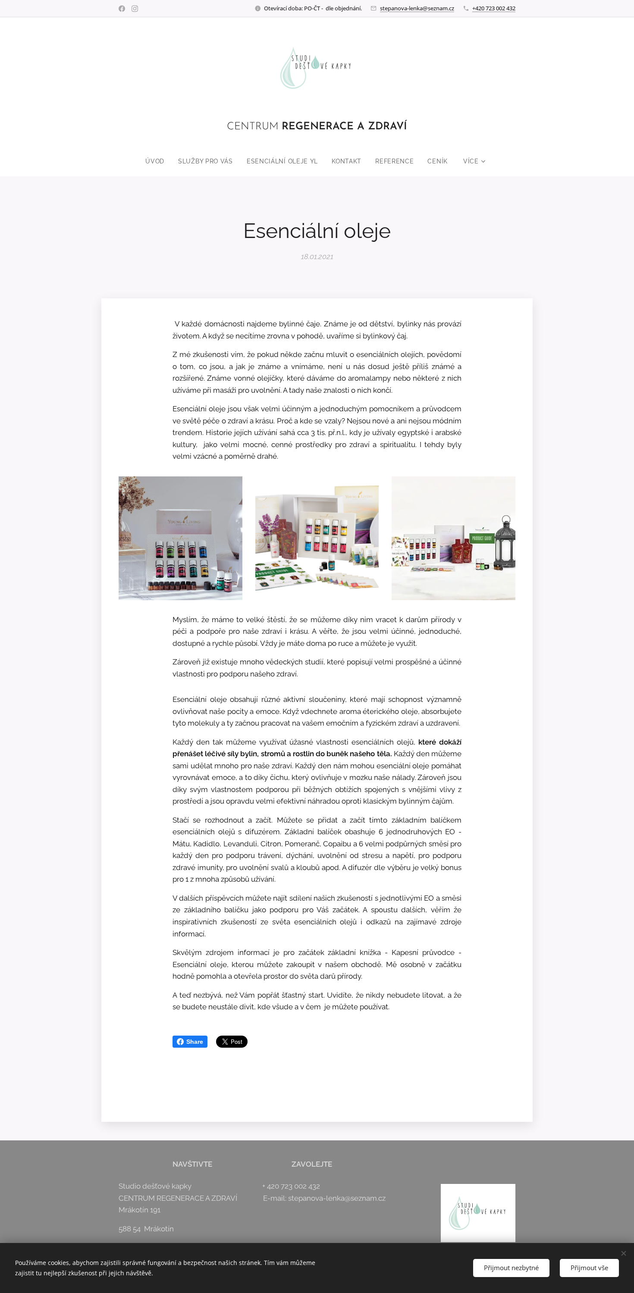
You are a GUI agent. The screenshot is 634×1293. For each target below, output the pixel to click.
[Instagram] (134, 8)
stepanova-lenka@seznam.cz (417, 8)
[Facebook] (121, 8)
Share (194, 1041)
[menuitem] (158, 161)
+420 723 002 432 (493, 8)
